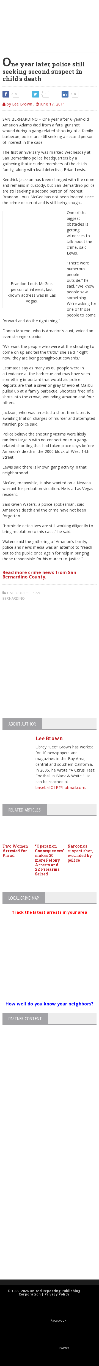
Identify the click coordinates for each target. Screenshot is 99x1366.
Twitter (63, 1348)
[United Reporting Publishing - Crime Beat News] (45, 1151)
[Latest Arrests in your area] (49, 919)
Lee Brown (49, 738)
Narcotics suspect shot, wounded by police (80, 852)
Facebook (58, 1320)
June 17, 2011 (52, 104)
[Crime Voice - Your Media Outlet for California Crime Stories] (45, 1257)
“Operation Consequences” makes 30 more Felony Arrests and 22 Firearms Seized (50, 860)
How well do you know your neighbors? (50, 1004)
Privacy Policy (57, 1294)
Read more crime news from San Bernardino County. (39, 574)
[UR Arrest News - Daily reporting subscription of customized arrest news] (44, 1234)
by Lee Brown (19, 104)
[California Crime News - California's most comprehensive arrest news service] (44, 1216)
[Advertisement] (49, 660)
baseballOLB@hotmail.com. (60, 787)
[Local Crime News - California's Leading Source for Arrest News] (44, 1175)
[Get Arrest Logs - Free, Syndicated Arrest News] (44, 1198)
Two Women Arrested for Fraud (15, 850)
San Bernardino (21, 595)
